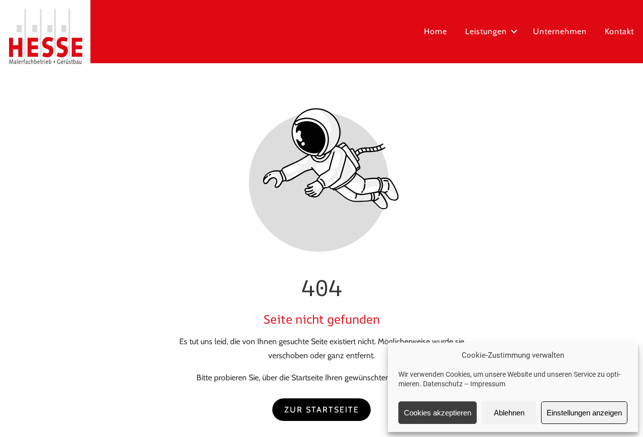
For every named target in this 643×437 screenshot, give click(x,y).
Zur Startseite (321, 409)
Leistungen (486, 31)
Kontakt (619, 31)
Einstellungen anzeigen (584, 412)
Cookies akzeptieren (437, 412)
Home (435, 31)
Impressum (487, 384)
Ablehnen (509, 412)
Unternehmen (560, 31)
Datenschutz (443, 384)
